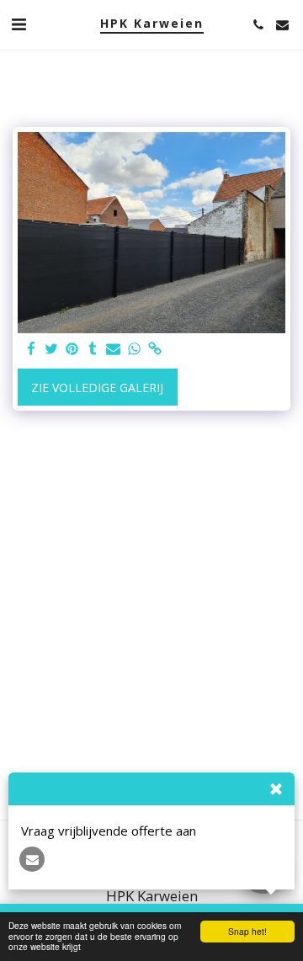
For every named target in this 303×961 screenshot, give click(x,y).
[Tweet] (52, 349)
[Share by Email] (113, 349)
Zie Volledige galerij (97, 388)
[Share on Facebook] (31, 349)
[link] (154, 349)
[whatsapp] (134, 349)
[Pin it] (72, 349)
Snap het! (247, 931)
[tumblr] (93, 349)
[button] (18, 24)
